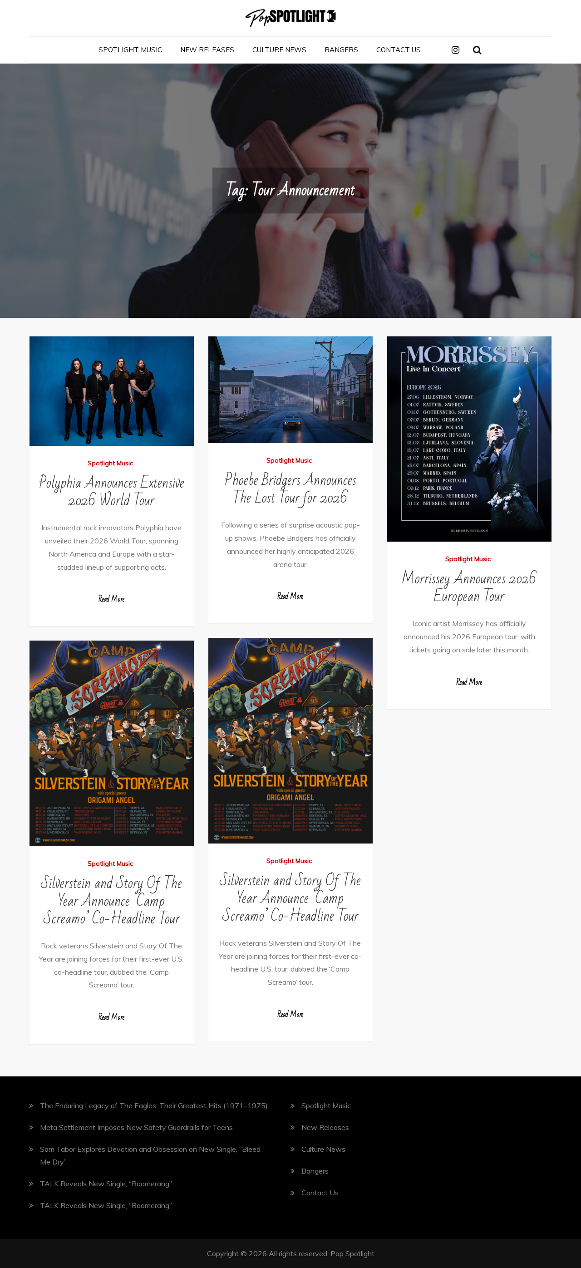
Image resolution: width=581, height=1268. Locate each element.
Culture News (279, 49)
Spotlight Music (130, 49)
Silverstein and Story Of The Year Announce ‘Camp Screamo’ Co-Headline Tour (290, 898)
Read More (111, 599)
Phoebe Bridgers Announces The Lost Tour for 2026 (290, 489)
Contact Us (398, 49)
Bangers (341, 49)
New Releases (207, 49)
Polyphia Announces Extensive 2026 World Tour (111, 491)
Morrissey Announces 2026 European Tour (469, 587)
